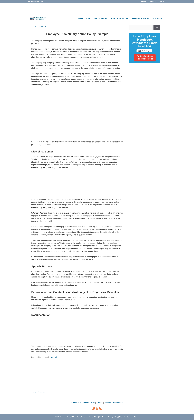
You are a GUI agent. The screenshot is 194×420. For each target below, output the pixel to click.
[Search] (156, 27)
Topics (99, 403)
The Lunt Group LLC (67, 417)
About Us (122, 417)
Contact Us (153, 1)
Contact (129, 417)
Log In (162, 1)
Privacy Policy (113, 417)
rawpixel (53, 357)
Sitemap (136, 417)
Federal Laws (89, 403)
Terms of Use (93, 417)
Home (34, 26)
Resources (42, 26)
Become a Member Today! (35, 1)
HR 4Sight (143, 1)
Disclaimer (103, 417)
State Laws (76, 403)
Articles (107, 403)
